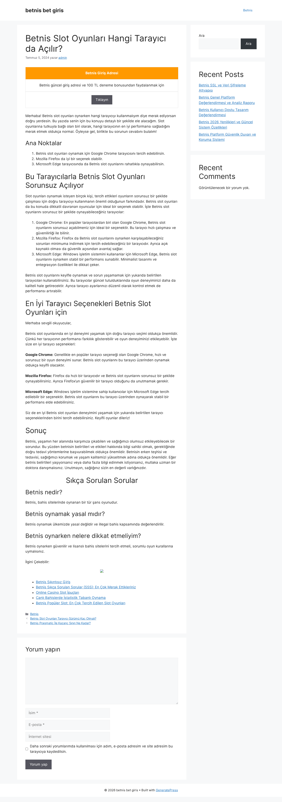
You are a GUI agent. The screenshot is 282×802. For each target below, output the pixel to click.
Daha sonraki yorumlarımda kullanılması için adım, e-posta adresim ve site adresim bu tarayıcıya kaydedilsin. (101, 749)
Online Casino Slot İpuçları (57, 592)
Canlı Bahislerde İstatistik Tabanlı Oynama (71, 598)
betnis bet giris (44, 10)
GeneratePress (167, 790)
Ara (202, 36)
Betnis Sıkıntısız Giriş (53, 582)
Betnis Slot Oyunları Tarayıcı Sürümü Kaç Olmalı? (63, 618)
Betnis (247, 10)
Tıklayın (102, 100)
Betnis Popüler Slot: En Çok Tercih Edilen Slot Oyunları (80, 603)
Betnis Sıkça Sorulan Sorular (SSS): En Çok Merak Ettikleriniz (86, 587)
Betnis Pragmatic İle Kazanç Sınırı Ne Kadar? (60, 623)
